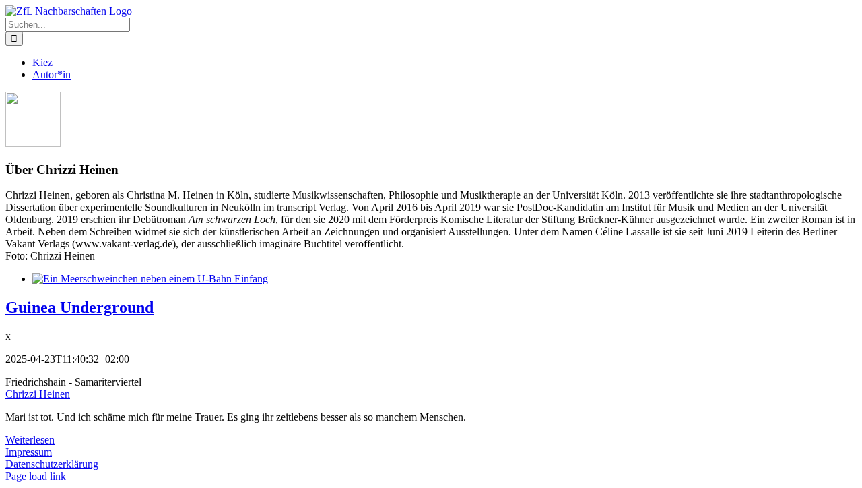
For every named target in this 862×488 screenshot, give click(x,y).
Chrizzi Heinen (37, 394)
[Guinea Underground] (150, 278)
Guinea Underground (79, 307)
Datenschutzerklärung (51, 464)
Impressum (28, 452)
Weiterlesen (30, 440)
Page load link (35, 476)
